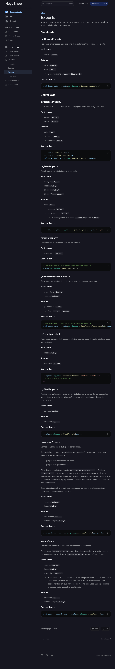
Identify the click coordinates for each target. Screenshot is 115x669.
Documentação (16, 12)
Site (11, 16)
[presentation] (76, 86)
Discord (13, 21)
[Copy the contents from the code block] (107, 86)
